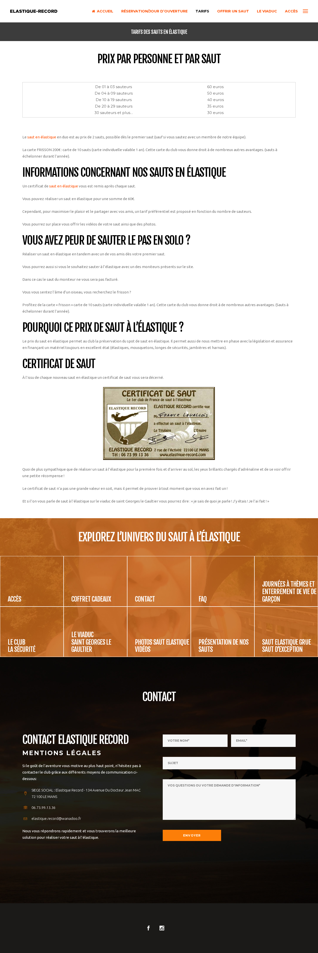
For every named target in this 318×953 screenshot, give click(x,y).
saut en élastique (41, 137)
